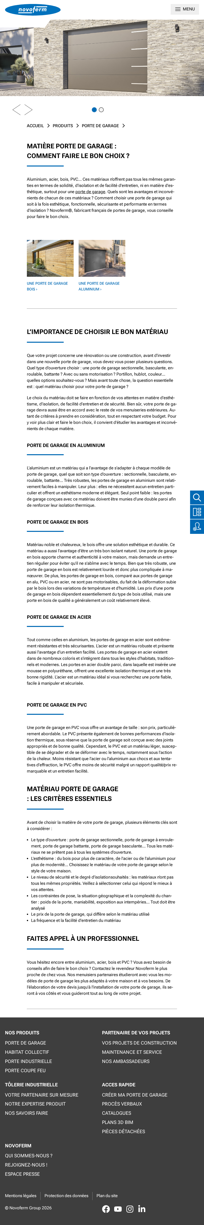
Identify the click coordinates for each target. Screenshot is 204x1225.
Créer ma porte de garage (134, 1095)
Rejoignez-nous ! (26, 1165)
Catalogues (116, 1113)
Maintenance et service (132, 1052)
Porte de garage (100, 125)
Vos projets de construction (139, 1043)
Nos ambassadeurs (126, 1061)
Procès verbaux (122, 1104)
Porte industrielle (28, 1061)
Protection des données (66, 1195)
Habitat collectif (27, 1052)
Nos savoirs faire (26, 1113)
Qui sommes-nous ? (28, 1156)
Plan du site (107, 1195)
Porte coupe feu (25, 1070)
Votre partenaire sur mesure (41, 1095)
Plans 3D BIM (117, 1122)
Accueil (35, 125)
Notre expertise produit (35, 1104)
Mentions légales (20, 1195)
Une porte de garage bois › (47, 286)
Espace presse (22, 1174)
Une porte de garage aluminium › (99, 286)
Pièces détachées (123, 1131)
